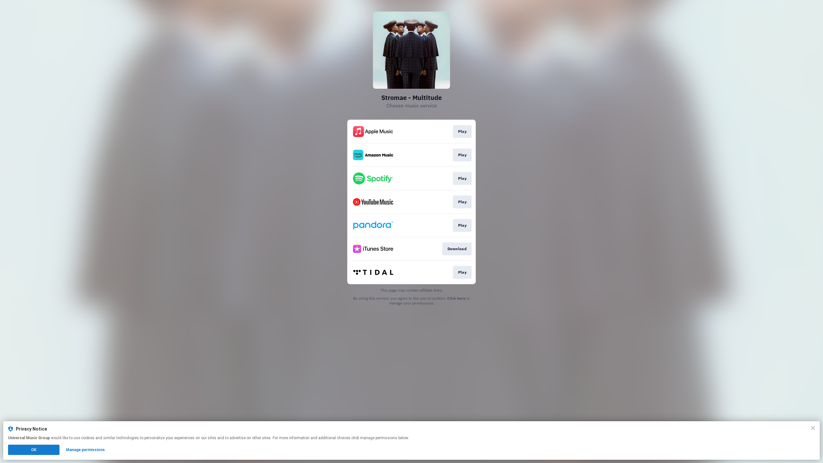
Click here (456, 298)
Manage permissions (85, 450)
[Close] (813, 428)
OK (33, 450)
